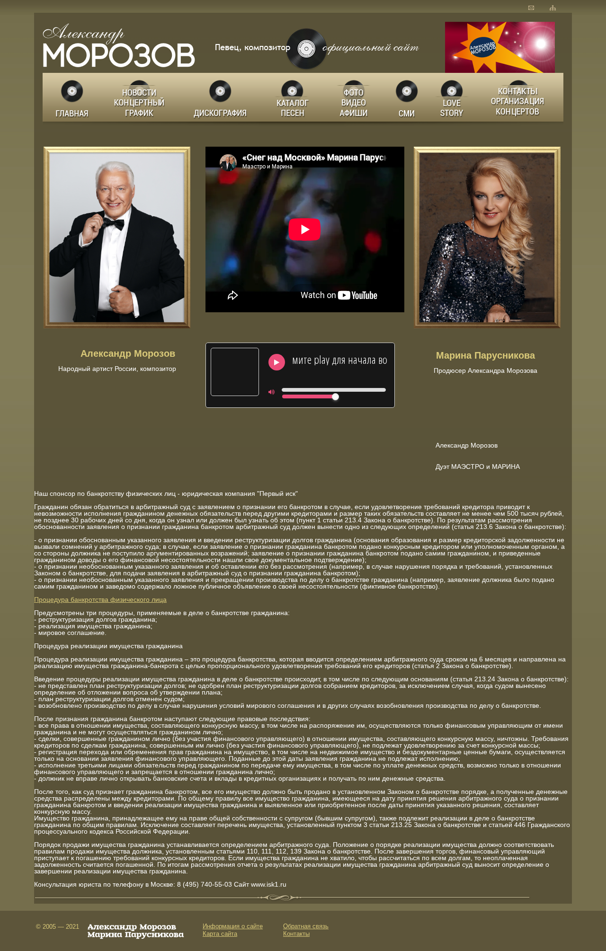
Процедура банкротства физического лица (100, 599)
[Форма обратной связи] (531, 7)
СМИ (407, 97)
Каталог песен (291, 97)
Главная (73, 97)
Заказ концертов (520, 97)
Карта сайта (220, 933)
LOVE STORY (452, 97)
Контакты (296, 933)
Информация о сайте (233, 926)
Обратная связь (306, 926)
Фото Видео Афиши (354, 97)
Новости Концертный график (142, 97)
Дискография (221, 97)
